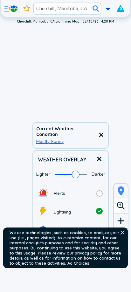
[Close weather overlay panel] (99, 159)
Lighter (43, 174)
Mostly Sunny (50, 142)
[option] (70, 193)
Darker (98, 174)
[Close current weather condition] (101, 135)
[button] (122, 232)
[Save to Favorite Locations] (27, 9)
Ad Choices (78, 263)
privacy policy (88, 252)
